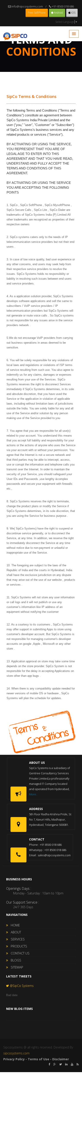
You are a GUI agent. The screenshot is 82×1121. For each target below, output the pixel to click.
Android (58, 12)
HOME (14, 925)
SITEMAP (15, 967)
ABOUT (14, 932)
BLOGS (14, 960)
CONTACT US (19, 953)
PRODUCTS (17, 946)
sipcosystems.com (16, 1053)
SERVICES (16, 939)
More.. (33, 794)
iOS (72, 12)
